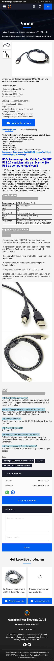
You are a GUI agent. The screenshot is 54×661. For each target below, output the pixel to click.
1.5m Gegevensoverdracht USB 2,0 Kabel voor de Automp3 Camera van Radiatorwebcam (39, 591)
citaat (48, 6)
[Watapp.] (7, 492)
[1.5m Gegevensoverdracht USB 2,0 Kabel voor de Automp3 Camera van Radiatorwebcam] (40, 577)
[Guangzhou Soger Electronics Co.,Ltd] (12, 7)
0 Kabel (40, 461)
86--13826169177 (44, 2)
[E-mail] (12, 492)
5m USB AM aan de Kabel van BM (17, 466)
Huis (4, 32)
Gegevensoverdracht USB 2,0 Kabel (33, 32)
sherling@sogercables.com (15, 2)
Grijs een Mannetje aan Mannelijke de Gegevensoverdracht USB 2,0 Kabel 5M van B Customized (14, 591)
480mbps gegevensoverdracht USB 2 (18, 461)
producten (12, 32)
